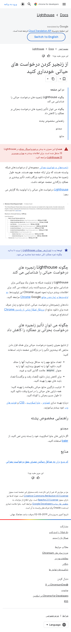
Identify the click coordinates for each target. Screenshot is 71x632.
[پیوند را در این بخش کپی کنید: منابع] (57, 451)
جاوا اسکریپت (33, 402)
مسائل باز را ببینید (60, 537)
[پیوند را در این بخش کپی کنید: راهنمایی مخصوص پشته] (27, 418)
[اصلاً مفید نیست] (43, 56)
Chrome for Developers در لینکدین (50, 595)
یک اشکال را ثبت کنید (58, 532)
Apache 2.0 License (48, 499)
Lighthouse (45, 15)
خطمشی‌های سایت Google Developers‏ (50, 503)
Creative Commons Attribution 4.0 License (46, 495)
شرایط (65, 615)
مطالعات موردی (61, 558)
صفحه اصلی (63, 48)
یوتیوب (64, 590)
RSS (66, 601)
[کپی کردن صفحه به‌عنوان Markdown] (53, 79)
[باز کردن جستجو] (29, 4)
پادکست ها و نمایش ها (58, 569)
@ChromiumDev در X (56, 584)
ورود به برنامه (10, 4)
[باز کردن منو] (64, 4)
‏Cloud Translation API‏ (39, 30)
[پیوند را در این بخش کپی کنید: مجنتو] (56, 428)
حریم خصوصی (52, 615)
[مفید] (48, 56)
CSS (21, 402)
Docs (64, 15)
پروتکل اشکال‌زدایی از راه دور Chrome (24, 309)
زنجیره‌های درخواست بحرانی (53, 167)
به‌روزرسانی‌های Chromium (55, 552)
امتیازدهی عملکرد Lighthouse (37, 250)
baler (65, 441)
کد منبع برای (37, 461)
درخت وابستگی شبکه (28, 149)
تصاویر (46, 402)
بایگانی (65, 564)
